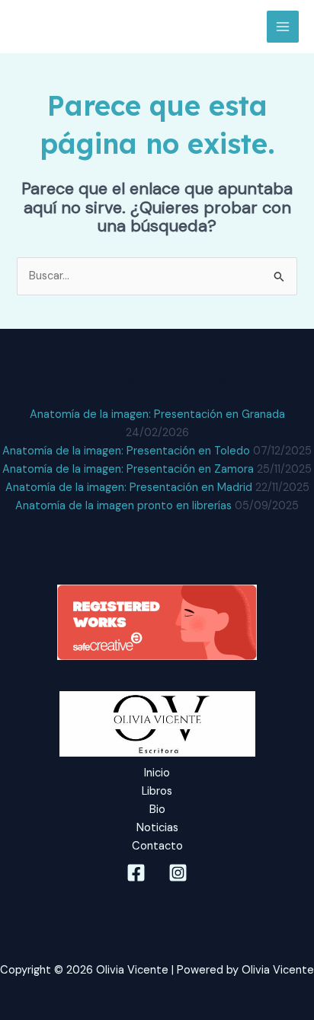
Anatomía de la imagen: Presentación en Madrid (128, 487)
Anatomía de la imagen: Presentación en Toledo (126, 451)
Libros (157, 791)
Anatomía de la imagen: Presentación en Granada (157, 414)
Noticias (157, 828)
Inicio (157, 773)
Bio (157, 809)
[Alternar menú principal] (283, 27)
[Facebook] (136, 872)
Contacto (157, 846)
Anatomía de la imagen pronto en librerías (123, 506)
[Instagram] (177, 872)
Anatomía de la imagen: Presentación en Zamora (128, 469)
